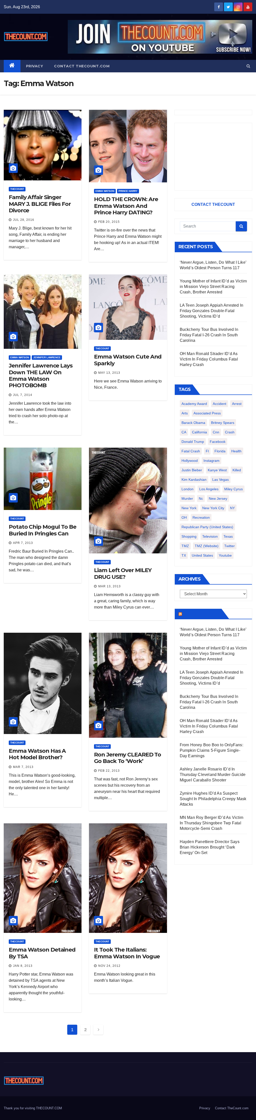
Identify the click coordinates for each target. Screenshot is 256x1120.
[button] (248, 66)
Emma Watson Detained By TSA (42, 953)
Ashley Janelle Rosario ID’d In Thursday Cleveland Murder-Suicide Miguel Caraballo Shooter (213, 774)
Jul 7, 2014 (22, 395)
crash (229, 432)
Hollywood (190, 461)
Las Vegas (220, 480)
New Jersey (218, 498)
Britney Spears (222, 423)
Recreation (201, 517)
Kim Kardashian (194, 480)
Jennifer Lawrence (46, 357)
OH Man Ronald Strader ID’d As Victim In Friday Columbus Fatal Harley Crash (209, 359)
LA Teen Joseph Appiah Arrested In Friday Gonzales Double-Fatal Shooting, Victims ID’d (212, 310)
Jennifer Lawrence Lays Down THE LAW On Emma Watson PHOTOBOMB (40, 375)
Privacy (34, 66)
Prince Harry (128, 191)
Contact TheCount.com (82, 66)
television (210, 536)
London (188, 489)
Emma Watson (105, 191)
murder (187, 498)
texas (228, 536)
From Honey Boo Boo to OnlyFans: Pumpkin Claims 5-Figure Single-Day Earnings (211, 750)
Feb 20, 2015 (109, 222)
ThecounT (17, 189)
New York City (213, 508)
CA (184, 432)
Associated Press (207, 413)
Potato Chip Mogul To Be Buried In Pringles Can (42, 530)
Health (236, 451)
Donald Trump (193, 442)
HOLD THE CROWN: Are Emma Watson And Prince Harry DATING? (126, 206)
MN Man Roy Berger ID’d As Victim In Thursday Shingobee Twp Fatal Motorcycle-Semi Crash (211, 823)
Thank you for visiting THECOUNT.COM (33, 1108)
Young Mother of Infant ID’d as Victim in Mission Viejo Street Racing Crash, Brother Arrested (213, 286)
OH (184, 517)
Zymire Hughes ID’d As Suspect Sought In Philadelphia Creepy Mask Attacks (213, 798)
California (199, 432)
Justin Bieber (192, 470)
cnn (216, 432)
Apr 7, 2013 (23, 543)
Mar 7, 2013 (23, 767)
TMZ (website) (206, 546)
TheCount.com (201, 614)
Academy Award (194, 404)
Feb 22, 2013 (109, 770)
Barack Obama (193, 423)
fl (207, 451)
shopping (189, 536)
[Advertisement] (213, 156)
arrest (237, 404)
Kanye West (217, 470)
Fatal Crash (191, 451)
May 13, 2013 (109, 372)
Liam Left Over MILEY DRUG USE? (123, 573)
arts (185, 413)
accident (219, 404)
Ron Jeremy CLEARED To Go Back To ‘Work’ (127, 757)
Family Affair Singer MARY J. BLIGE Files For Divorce (40, 204)
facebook (218, 442)
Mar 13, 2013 (109, 586)
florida (220, 451)
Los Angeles (208, 489)
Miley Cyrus (233, 489)
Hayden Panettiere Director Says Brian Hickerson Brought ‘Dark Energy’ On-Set (210, 847)
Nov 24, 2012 (109, 966)
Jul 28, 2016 (23, 220)
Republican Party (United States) (207, 527)
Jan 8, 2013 (22, 966)
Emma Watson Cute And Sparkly (128, 360)
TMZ (185, 546)
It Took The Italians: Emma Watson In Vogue (127, 953)
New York (189, 508)
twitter (229, 546)
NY (232, 508)
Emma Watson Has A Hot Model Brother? (37, 754)
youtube (225, 555)
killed (236, 470)
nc (201, 498)
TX (184, 555)
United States (202, 555)
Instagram (212, 461)
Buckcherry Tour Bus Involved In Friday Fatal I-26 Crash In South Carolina (209, 335)
